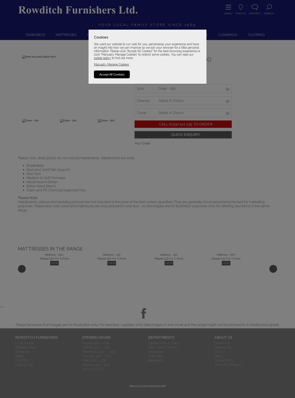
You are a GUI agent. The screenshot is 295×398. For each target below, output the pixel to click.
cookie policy (102, 58)
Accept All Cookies (111, 74)
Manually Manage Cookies (111, 64)
